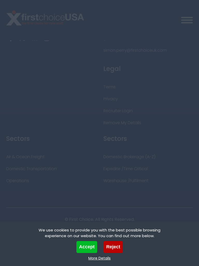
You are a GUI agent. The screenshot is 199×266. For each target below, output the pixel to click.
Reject (113, 246)
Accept (87, 246)
